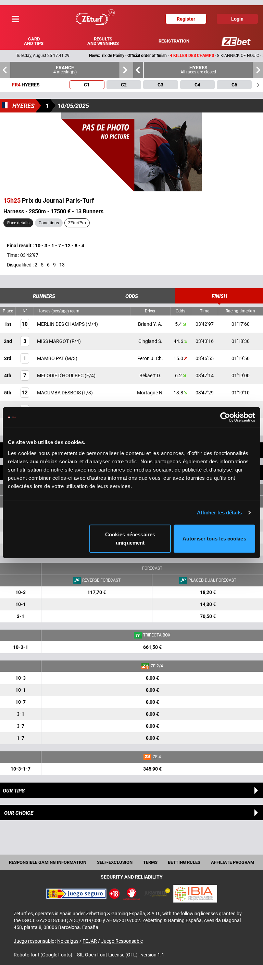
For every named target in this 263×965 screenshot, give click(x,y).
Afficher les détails (219, 512)
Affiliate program (232, 862)
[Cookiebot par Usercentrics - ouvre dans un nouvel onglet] (225, 417)
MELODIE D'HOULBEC (61, 375)
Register (186, 19)
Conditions (49, 223)
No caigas (67, 941)
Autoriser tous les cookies (214, 538)
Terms (150, 862)
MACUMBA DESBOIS (59, 392)
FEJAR (90, 941)
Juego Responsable (122, 941)
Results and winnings (103, 41)
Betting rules (184, 862)
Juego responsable (34, 941)
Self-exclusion (115, 862)
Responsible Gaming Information (47, 862)
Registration (174, 41)
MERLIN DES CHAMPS (61, 324)
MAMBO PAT (51, 358)
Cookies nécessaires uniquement (130, 538)
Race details (18, 223)
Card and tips (33, 41)
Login (237, 19)
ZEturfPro (77, 223)
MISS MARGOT (53, 341)
